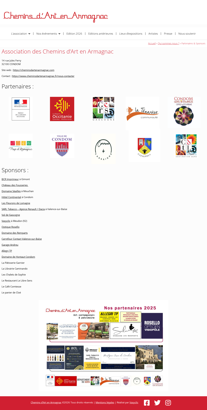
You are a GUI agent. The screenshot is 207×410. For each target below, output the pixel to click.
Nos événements (46, 33)
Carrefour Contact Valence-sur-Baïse (22, 238)
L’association (19, 33)
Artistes (153, 33)
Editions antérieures (100, 33)
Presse (168, 33)
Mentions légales (105, 402)
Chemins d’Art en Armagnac (46, 402)
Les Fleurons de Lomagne (16, 203)
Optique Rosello (10, 226)
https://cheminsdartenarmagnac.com (33, 70)
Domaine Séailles (11, 191)
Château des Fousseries (15, 185)
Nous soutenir (187, 33)
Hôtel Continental (11, 197)
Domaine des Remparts (15, 232)
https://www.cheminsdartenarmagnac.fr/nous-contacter (43, 76)
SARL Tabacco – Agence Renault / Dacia (23, 209)
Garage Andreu (10, 244)
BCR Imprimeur (10, 179)
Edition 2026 (74, 33)
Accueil (152, 43)
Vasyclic (6, 220)
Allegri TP (7, 250)
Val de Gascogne (11, 214)
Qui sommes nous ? (168, 43)
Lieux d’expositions (130, 33)
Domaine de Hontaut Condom (18, 256)
